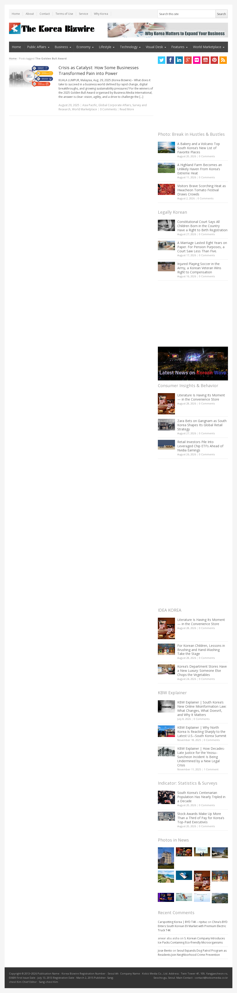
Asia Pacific (89, 105)
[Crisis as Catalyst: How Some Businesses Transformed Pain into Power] (31, 76)
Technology (128, 47)
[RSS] (223, 60)
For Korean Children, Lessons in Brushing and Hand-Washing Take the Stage (201, 649)
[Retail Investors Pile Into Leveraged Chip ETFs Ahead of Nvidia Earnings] (166, 444)
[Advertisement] (192, 99)
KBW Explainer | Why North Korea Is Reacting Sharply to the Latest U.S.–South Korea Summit (201, 731)
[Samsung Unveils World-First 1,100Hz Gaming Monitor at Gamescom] (166, 897)
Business (61, 47)
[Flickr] (196, 60)
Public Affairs (36, 47)
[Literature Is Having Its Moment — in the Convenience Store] (166, 403)
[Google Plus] (188, 60)
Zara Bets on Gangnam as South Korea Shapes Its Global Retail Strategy (202, 425)
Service (83, 14)
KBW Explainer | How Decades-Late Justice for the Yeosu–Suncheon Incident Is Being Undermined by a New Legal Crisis (201, 756)
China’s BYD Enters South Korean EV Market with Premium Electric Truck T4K (193, 926)
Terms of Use (64, 14)
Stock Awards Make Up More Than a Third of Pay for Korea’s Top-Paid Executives (200, 817)
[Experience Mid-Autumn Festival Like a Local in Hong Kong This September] (184, 851)
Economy (83, 47)
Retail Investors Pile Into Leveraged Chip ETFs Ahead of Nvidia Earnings (200, 446)
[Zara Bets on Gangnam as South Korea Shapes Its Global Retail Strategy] (166, 424)
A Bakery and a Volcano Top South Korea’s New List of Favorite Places (198, 148)
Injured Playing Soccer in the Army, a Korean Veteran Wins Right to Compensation (199, 268)
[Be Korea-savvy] (52, 28)
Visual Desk (154, 47)
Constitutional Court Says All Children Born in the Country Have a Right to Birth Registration (202, 225)
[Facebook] (170, 60)
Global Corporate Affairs (114, 105)
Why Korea (101, 14)
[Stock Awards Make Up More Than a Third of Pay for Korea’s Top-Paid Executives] (166, 816)
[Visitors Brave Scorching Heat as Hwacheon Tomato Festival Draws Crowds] (166, 189)
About (30, 14)
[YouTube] (205, 60)
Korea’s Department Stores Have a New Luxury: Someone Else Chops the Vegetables (202, 670)
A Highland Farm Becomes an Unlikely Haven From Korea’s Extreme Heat (199, 169)
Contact (45, 14)
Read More (127, 109)
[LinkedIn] (179, 60)
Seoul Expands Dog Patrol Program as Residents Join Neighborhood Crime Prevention (192, 953)
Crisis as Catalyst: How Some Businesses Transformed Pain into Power (99, 70)
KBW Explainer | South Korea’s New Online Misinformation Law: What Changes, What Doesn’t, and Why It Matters (201, 708)
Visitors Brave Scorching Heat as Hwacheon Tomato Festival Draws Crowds (201, 190)
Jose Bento (165, 951)
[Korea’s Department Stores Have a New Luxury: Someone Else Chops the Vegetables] (166, 669)
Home (16, 14)
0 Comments (207, 156)
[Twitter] (161, 60)
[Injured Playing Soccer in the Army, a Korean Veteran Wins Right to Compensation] (166, 266)
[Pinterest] (214, 60)
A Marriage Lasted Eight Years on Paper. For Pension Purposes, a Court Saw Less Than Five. (202, 247)
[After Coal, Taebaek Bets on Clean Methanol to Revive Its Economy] (220, 898)
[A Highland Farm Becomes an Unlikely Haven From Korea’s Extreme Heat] (166, 168)
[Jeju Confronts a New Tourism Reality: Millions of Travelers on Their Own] (166, 877)
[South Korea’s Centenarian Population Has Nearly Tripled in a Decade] (166, 797)
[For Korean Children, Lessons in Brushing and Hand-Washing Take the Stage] (166, 649)
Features (177, 47)
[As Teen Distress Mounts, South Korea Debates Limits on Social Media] (184, 875)
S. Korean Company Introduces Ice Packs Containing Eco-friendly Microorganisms (191, 940)
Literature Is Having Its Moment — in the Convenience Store (201, 397)
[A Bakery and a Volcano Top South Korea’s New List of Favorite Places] (166, 147)
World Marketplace (207, 47)
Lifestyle (105, 47)
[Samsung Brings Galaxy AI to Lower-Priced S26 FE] (184, 897)
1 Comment (211, 769)
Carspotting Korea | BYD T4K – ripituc (182, 922)
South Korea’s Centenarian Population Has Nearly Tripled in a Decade (201, 796)
